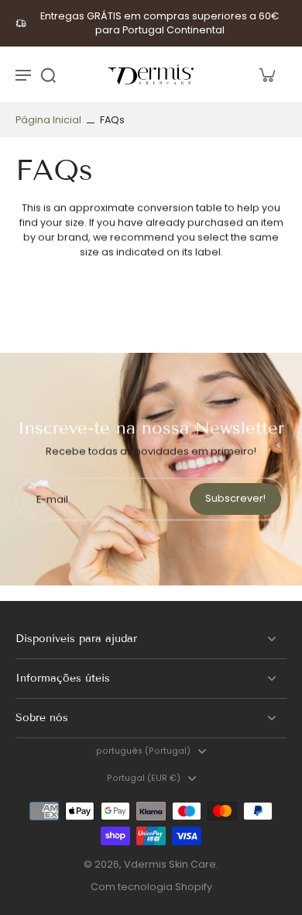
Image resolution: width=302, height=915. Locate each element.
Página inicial (48, 119)
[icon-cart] (266, 74)
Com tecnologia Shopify (151, 886)
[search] (48, 74)
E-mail (52, 499)
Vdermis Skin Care (170, 864)
